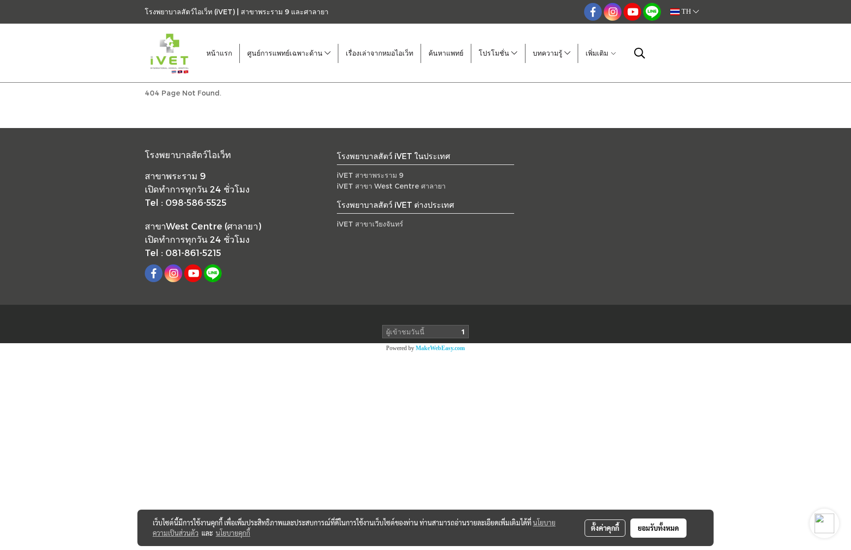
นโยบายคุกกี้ (233, 532)
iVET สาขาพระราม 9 (370, 175)
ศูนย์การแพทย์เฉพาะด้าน (286, 53)
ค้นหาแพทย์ (445, 53)
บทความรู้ (548, 53)
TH (686, 11)
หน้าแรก (219, 53)
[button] (640, 53)
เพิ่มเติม (598, 53)
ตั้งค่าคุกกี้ (605, 527)
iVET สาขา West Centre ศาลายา (391, 186)
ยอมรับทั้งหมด (658, 527)
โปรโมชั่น (495, 53)
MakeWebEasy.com (440, 348)
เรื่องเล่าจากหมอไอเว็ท (379, 53)
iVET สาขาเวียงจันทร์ (370, 224)
